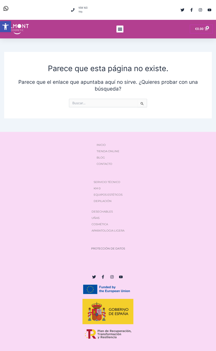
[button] (5, 26)
